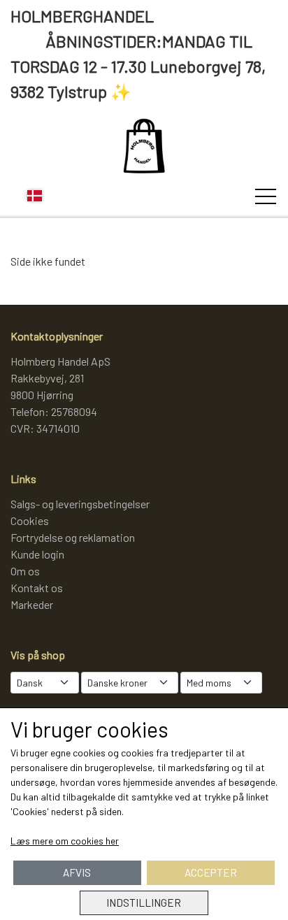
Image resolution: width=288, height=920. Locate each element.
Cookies (29, 520)
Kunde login (37, 554)
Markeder (31, 604)
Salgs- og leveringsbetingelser (80, 503)
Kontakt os (36, 587)
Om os (25, 570)
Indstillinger (143, 902)
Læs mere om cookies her (64, 841)
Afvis (77, 872)
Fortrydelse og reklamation (72, 537)
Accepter (211, 872)
